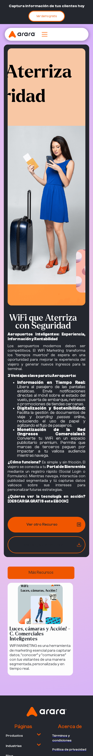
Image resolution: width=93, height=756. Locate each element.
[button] (43, 34)
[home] (22, 34)
